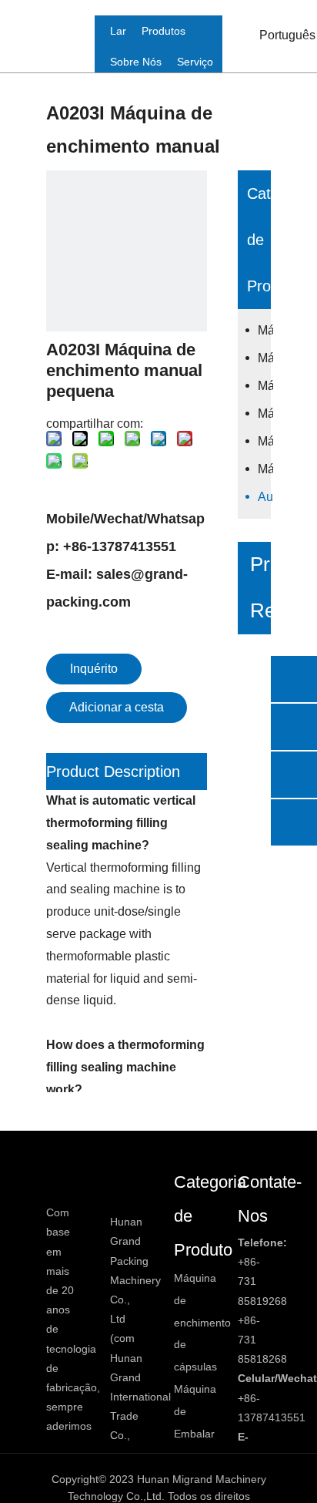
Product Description (113, 771)
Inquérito (94, 668)
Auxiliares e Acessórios (265, 496)
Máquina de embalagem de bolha (265, 358)
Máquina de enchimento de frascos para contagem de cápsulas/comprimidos (265, 385)
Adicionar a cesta (116, 707)
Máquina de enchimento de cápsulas (265, 330)
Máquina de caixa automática (265, 469)
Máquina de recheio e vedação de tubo (265, 441)
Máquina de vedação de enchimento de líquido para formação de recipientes (265, 413)
